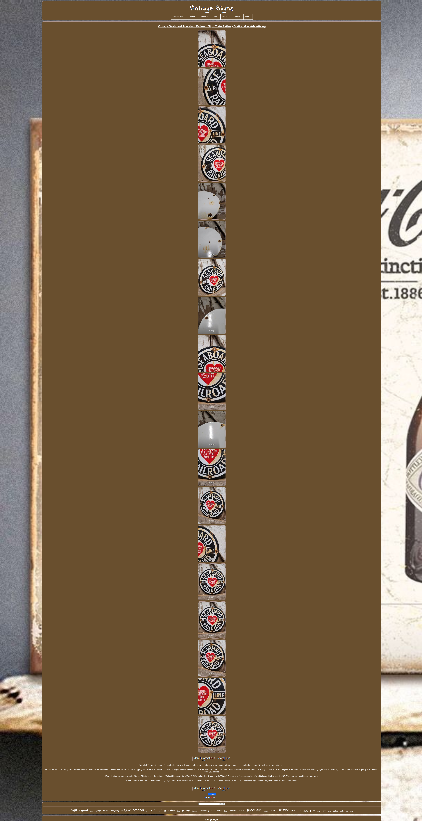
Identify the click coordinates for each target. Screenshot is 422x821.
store (351, 811)
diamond (194, 811)
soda (342, 811)
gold (293, 810)
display (115, 811)
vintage (156, 810)
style (147, 811)
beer (178, 811)
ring (318, 811)
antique (233, 810)
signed (83, 810)
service (284, 810)
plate (312, 810)
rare (219, 810)
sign (74, 810)
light (324, 811)
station (138, 810)
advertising (204, 811)
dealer (306, 811)
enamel (265, 811)
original (126, 810)
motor (242, 810)
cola (347, 811)
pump (186, 810)
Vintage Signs (211, 819)
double (329, 811)
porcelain (254, 810)
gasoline (169, 810)
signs (106, 810)
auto (91, 811)
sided (213, 811)
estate (335, 811)
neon (299, 811)
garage (98, 811)
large (225, 811)
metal (273, 810)
